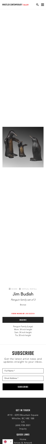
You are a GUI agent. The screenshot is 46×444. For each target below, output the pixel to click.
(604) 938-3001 (22, 425)
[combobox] (7, 441)
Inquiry (23, 429)
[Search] (37, 4)
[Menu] (42, 4)
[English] (8, 441)
